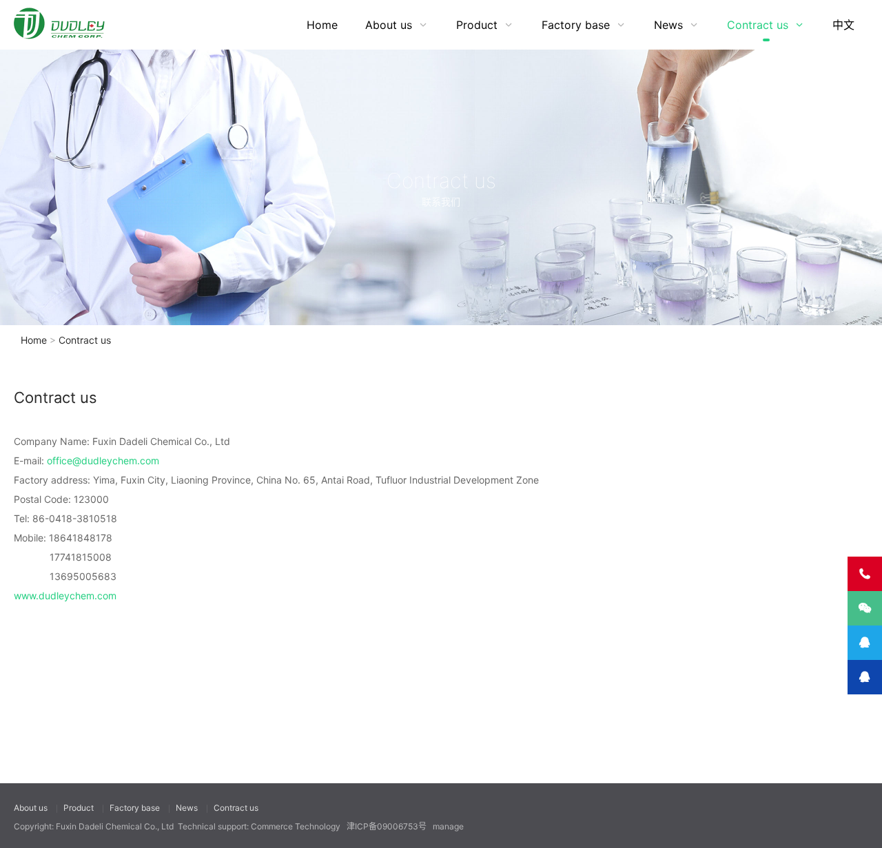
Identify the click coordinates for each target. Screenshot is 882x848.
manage (448, 826)
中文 (843, 25)
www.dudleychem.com (65, 595)
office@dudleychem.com (103, 460)
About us (388, 25)
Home (322, 25)
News (668, 25)
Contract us (757, 25)
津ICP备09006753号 (387, 826)
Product (477, 25)
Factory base (576, 25)
